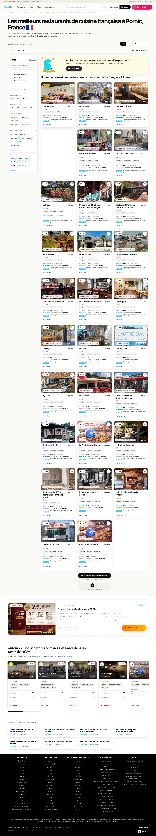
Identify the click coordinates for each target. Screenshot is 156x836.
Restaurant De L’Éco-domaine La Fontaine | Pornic (53, 495)
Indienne (13, 142)
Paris (49, 761)
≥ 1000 (30, 108)
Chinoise (22, 142)
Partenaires (134, 767)
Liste (123, 44)
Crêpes (21, 779)
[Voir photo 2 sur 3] (107, 101)
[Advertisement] (58, 154)
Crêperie (125, 112)
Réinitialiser (32, 60)
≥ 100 (17, 108)
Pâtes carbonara (21, 782)
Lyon (50, 782)
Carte (129, 44)
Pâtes (20, 162)
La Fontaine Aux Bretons (90, 445)
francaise (22, 50)
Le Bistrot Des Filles (51, 544)
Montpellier (50, 806)
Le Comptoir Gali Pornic (54, 301)
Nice (78, 809)
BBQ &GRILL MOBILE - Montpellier (106, 781)
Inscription (125, 7)
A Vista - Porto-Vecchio (106, 769)
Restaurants (21, 7)
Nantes (50, 791)
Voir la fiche (47, 124)
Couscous (22, 764)
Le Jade (82, 348)
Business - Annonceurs (134, 781)
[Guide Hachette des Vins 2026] (32, 619)
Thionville (50, 776)
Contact (145, 1)
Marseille (50, 785)
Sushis (22, 776)
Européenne (53, 112)
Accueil (10, 12)
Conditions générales (50, 827)
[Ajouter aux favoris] (72, 86)
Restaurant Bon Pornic (89, 544)
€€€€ (25, 89)
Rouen (50, 797)
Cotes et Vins (75, 673)
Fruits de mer (61, 211)
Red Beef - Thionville (106, 784)
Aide (139, 1)
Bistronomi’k (48, 254)
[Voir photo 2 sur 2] (72, 101)
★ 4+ (18, 99)
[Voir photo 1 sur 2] (71, 101)
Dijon (50, 800)
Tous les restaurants (22, 12)
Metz (50, 773)
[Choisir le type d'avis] (150, 7)
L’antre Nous (48, 106)
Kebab (13, 165)
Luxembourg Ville (50, 764)
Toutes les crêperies (106, 802)
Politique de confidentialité (17, 827)
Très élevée (14, 121)
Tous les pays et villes (50, 809)
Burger (29, 138)
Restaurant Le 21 (50, 445)
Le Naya (46, 348)
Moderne (60, 112)
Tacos (27, 162)
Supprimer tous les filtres (139, 50)
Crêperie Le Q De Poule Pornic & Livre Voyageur (90, 206)
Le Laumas (84, 106)
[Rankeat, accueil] (8, 7)
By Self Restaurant (47, 673)
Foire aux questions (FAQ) (134, 761)
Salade (13, 162)
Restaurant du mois (106, 811)
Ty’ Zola (46, 396)
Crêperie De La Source (126, 254)
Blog (151, 1)
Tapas (22, 800)
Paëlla (22, 773)
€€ (15, 89)
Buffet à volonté (21, 791)
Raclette (22, 788)
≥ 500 (24, 108)
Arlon (50, 770)
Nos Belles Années (87, 153)
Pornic (70, 12)
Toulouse (50, 788)
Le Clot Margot (106, 673)
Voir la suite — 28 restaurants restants (94, 575)
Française (14, 134)
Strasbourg (50, 779)
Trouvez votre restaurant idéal (106, 808)
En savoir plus (73, 68)
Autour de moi (50, 7)
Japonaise (14, 138)
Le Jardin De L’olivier (125, 153)
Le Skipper (84, 396)
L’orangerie (121, 301)
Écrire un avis (142, 7)
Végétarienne (15, 145)
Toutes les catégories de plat (22, 809)
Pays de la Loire (44, 12)
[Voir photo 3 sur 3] (109, 101)
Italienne (22, 134)
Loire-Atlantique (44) (59, 12)
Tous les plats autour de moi (22, 806)
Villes (39, 7)
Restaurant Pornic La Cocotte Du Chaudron (126, 206)
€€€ (20, 89)
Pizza (22, 138)
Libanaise (31, 142)
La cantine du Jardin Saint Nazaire (139, 672)
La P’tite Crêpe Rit (124, 106)
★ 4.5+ (25, 99)
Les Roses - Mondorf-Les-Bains (106, 787)
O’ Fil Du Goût (85, 254)
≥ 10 (12, 108)
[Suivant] (146, 655)
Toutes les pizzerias (106, 799)
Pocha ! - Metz (106, 761)
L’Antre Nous (15, 673)
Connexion (114, 7)
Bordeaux (49, 803)
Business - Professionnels (134, 773)
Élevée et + (25, 117)
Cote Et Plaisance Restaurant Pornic (124, 397)
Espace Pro (132, 1)
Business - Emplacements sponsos (134, 784)
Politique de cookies (35, 827)
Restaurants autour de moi (106, 805)
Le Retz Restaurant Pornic (91, 301)
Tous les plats (22, 803)
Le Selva (46, 205)
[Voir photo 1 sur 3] (106, 101)
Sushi (26, 158)
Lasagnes (22, 794)
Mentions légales (64, 827)
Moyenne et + (15, 117)
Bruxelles (50, 767)
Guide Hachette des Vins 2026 (77, 609)
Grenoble (50, 794)
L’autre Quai (121, 348)
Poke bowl (21, 165)
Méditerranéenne (127, 160)
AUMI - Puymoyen (106, 790)
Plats (31, 7)
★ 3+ (12, 99)
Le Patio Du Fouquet (125, 445)
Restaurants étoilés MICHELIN (106, 793)
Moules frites (22, 797)
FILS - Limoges (106, 772)
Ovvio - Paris (106, 775)
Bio (58, 502)
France (33, 12)
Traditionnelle (97, 450)
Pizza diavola (21, 761)
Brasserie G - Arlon (106, 778)
